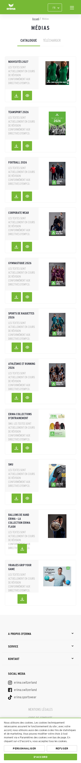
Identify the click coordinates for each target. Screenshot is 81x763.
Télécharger (52, 40)
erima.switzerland (25, 682)
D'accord (40, 756)
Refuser (62, 748)
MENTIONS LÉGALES (40, 709)
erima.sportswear (24, 697)
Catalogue (28, 40)
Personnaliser (24, 748)
